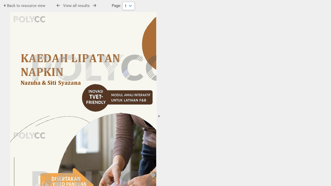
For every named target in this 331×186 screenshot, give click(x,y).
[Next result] (94, 5)
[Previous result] (58, 5)
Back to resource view (25, 5)
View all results (76, 5)
